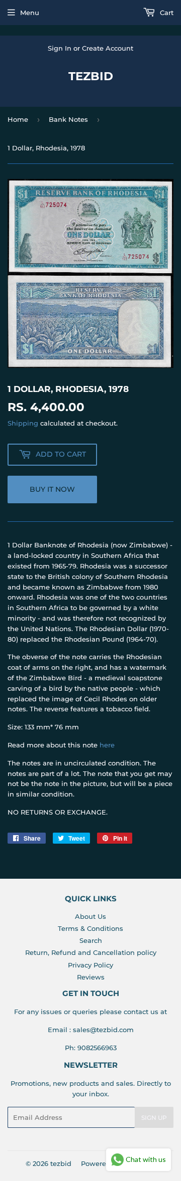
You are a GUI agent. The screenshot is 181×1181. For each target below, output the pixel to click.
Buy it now (52, 489)
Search (90, 940)
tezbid (90, 76)
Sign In (59, 48)
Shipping (23, 423)
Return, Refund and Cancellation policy (90, 952)
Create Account (107, 48)
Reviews (91, 977)
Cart (165, 13)
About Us (90, 916)
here (107, 745)
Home (18, 119)
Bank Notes (68, 119)
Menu (29, 13)
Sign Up (154, 1117)
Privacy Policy (90, 965)
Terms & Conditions (90, 928)
